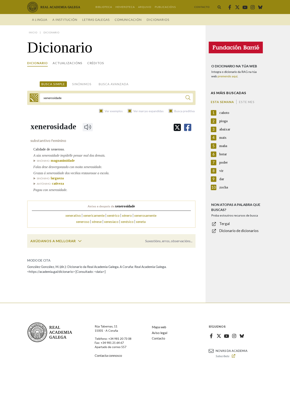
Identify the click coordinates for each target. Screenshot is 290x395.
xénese (97, 221)
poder (223, 162)
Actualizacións (67, 63)
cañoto (224, 113)
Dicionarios (158, 19)
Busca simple (53, 84)
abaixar (224, 129)
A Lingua (39, 19)
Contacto (202, 6)
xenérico (113, 215)
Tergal (224, 223)
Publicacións (165, 6)
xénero (127, 215)
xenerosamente (145, 215)
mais (222, 138)
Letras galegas (96, 19)
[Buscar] (219, 7)
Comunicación (128, 19)
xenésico (127, 221)
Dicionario (37, 63)
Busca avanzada (114, 84)
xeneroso (82, 221)
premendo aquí (227, 76)
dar (221, 179)
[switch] (80, 241)
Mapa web (159, 327)
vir (221, 171)
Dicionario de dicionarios (239, 230)
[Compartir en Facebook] (187, 127)
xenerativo (73, 215)
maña (223, 146)
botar (223, 154)
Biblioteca (104, 6)
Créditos (95, 63)
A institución (64, 19)
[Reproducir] (88, 127)
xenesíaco (111, 221)
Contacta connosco (108, 355)
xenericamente (94, 215)
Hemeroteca (125, 6)
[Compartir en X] (177, 127)
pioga (223, 121)
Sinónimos (82, 84)
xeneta (141, 221)
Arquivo (144, 6)
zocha (223, 187)
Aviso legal (159, 333)
